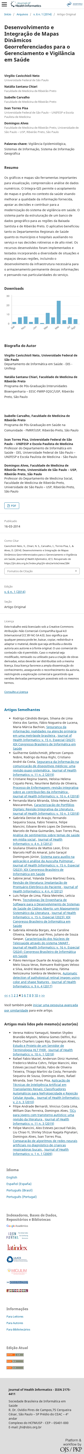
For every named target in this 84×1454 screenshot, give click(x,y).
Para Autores (14, 1323)
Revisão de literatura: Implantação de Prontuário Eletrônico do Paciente (40, 885)
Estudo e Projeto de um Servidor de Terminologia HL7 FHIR (38, 1048)
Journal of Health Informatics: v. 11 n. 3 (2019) (41, 1121)
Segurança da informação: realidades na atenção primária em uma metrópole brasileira (44, 731)
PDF (13, 506)
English (11, 1177)
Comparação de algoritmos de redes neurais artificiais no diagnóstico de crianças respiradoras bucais (45, 1145)
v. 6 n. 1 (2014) (42, 14)
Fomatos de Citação (20, 571)
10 (36, 995)
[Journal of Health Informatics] (17, 1226)
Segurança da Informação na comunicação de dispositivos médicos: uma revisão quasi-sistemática (46, 766)
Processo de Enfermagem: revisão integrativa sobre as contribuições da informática (45, 790)
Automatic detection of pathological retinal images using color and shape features (46, 977)
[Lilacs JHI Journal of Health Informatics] (17, 1261)
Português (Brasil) (19, 1190)
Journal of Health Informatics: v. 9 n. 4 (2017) (44, 984)
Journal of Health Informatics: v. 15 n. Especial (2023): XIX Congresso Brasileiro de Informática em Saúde (44, 742)
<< (6, 995)
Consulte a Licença (16, 692)
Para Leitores (14, 1316)
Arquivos (22, 14)
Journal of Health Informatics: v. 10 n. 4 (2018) (46, 796)
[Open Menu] (4, 4)
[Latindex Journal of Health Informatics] (17, 1250)
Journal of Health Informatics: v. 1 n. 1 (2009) (41, 1151)
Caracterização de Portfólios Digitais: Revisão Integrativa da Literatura (43, 807)
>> (43, 995)
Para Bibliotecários (18, 1329)
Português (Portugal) (21, 1197)
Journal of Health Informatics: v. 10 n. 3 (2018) (46, 813)
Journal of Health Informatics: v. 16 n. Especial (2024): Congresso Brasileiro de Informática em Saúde (46, 951)
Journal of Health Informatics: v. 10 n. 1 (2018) (43, 1052)
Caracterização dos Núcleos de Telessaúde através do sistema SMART (41, 941)
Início (7, 14)
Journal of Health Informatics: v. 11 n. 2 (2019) (44, 772)
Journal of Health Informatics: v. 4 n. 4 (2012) (45, 889)
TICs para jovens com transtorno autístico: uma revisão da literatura (44, 1115)
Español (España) (18, 1184)
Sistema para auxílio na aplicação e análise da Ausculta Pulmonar (44, 859)
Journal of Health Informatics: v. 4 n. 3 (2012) (37, 841)
